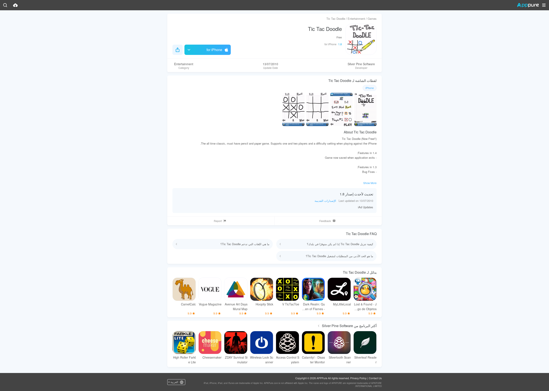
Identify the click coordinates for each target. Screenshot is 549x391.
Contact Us (375, 378)
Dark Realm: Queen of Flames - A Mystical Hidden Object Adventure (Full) (313, 306)
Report (218, 221)
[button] (544, 5)
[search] (5, 5)
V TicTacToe (290, 304)
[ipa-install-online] (15, 5)
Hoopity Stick (264, 304)
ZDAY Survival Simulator (236, 359)
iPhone (369, 88)
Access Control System (287, 359)
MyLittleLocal (342, 304)
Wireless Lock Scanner (261, 359)
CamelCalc (188, 304)
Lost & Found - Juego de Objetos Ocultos (365, 306)
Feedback (325, 221)
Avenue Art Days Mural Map (236, 306)
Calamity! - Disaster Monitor (313, 359)
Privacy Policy (358, 378)
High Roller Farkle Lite (184, 359)
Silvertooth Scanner (340, 359)
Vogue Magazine (210, 304)
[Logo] (528, 5)
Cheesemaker (212, 357)
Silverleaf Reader (365, 359)
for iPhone (214, 49)
